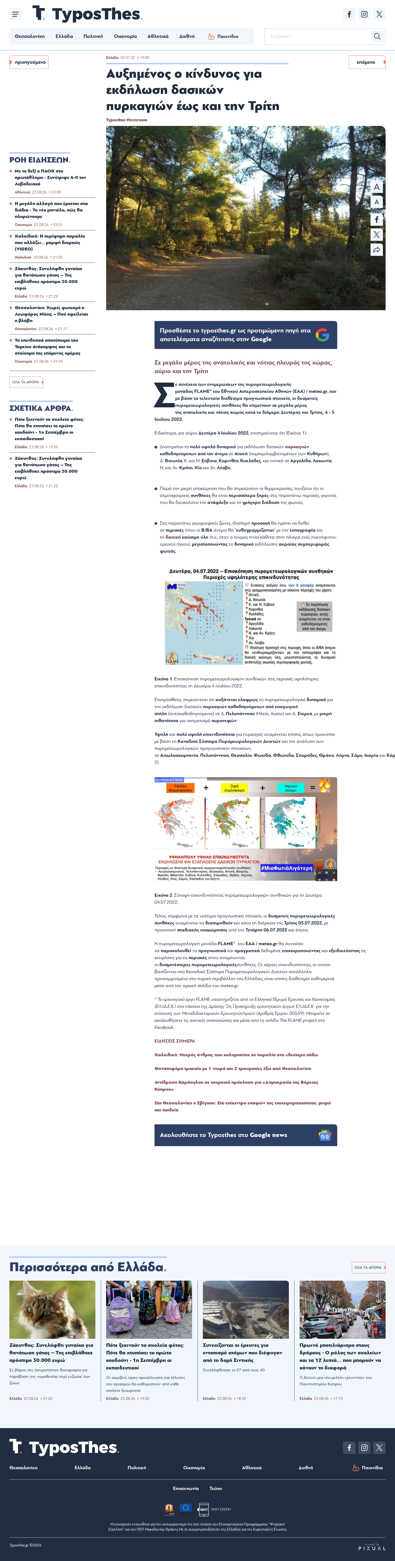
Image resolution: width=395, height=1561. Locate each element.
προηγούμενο (30, 62)
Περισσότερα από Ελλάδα (86, 1267)
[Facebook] (349, 14)
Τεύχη (216, 1488)
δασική (174, 537)
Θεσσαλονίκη (30, 36)
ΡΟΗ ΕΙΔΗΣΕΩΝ (39, 160)
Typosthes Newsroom (126, 120)
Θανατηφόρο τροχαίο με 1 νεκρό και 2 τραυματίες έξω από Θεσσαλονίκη (233, 1068)
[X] (379, 14)
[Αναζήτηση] (377, 36)
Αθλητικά (158, 36)
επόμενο (366, 62)
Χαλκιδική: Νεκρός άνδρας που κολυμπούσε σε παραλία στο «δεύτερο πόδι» (236, 1054)
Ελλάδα (64, 36)
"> (235, 335)
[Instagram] (364, 14)
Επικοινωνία (186, 1488)
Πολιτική (93, 36)
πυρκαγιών (297, 446)
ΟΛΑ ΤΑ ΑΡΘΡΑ (25, 382)
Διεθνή (187, 36)
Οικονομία (125, 36)
